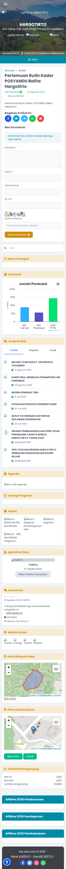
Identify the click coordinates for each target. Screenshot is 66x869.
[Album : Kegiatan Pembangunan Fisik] (33, 524)
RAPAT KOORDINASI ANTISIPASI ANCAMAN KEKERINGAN (31, 417)
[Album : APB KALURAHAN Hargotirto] (13, 537)
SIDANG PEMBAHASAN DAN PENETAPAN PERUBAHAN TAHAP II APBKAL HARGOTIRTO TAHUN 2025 (36, 434)
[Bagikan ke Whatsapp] (32, 118)
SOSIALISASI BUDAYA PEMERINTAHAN (34, 404)
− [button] (9, 672)
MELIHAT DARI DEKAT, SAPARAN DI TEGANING (32, 363)
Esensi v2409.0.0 (20, 856)
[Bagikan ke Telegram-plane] (24, 118)
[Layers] (56, 668)
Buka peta (10, 698)
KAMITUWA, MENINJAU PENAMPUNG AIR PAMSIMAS (36, 379)
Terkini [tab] (14, 350)
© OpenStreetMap (44, 695)
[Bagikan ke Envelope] (40, 118)
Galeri (12, 511)
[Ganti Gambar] (13, 218)
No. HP (8, 199)
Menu (34, 59)
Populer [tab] (34, 350)
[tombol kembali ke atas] (59, 862)
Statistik (14, 274)
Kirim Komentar (17, 234)
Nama (9, 171)
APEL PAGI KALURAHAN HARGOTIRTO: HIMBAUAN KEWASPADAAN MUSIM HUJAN (34, 453)
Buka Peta (13, 756)
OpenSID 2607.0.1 (43, 856)
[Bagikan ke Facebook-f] (8, 118)
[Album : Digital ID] (52, 524)
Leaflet (33, 695)
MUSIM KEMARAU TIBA (25, 392)
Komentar (10, 147)
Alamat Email (12, 185)
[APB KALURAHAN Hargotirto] (55, 40)
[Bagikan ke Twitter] (16, 118)
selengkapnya (14, 610)
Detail (30, 756)
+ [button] (9, 667)
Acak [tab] (53, 350)
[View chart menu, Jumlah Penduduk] (58, 284)
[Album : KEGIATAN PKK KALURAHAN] (13, 524)
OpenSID (57, 695)
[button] (6, 862)
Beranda (10, 70)
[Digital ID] (31, 40)
